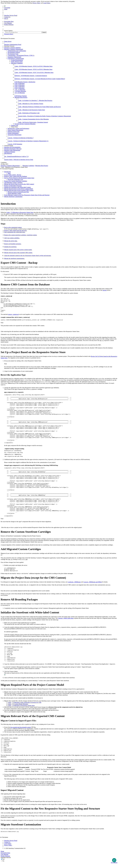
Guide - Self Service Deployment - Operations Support (33, 122)
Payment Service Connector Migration (25, 124)
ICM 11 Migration (19, 88)
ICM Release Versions (21, 96)
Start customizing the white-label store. (14, 232)
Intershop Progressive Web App (12, 148)
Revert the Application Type (15, 179)
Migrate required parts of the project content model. (18, 249)
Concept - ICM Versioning (15, 144)
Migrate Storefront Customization (13, 196)
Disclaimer (5, 837)
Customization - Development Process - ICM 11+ (21, 55)
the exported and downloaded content (20, 727)
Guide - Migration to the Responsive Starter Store (31, 110)
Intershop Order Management (12, 150)
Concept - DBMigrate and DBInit (92, 582)
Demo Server (7, 41)
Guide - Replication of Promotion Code (28, 113)
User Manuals (8, 23)
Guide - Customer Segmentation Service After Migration (33, 119)
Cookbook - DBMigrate (74, 582)
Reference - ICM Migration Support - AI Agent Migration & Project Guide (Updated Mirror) (40, 78)
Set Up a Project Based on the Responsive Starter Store (19, 178)
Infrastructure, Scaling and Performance (18, 128)
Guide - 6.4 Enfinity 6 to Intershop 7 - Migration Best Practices (35, 100)
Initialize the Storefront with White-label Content (17, 187)
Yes (3, 859)
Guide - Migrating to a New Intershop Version (30, 103)
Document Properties (8, 168)
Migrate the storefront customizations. (14, 258)
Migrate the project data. (10, 241)
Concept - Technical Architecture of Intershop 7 (21, 138)
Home (2, 851)
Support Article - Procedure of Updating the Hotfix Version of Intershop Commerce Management (44, 116)
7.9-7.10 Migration (20, 92)
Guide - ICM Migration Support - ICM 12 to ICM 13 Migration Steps (33, 66)
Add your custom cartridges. (12, 238)
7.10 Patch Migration (20, 91)
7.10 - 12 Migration (20, 89)
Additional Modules (9, 152)
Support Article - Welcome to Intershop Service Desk (18, 159)
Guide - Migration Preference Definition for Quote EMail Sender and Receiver (39, 106)
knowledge (7, 7)
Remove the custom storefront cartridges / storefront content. (20, 235)
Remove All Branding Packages (13, 185)
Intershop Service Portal (10, 15)
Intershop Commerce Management (13, 49)
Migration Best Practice (21, 97)
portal (5, 9)
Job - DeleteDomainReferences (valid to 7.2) (16, 156)
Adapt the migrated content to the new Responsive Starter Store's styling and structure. (27, 255)
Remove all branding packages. (12, 244)
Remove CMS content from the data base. (15, 230)
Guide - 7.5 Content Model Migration (18, 704)
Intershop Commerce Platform (12, 47)
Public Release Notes (17, 61)
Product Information (13, 133)
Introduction (7, 171)
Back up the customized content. (13, 227)
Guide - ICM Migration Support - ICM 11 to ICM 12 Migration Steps (33, 69)
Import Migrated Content (14, 193)
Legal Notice (46, 3)
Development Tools (13, 54)
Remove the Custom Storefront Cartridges (15, 181)
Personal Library (8, 34)
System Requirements (17, 60)
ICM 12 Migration (20, 86)
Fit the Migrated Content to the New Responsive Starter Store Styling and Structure (26, 195)
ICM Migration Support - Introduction (25, 82)
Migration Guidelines (17, 63)
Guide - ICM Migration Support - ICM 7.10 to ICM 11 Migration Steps (34, 72)
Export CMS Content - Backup (12, 175)
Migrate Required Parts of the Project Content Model (18, 189)
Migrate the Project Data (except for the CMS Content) (19, 184)
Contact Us (7, 17)
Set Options (114, 862)
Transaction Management (14, 134)
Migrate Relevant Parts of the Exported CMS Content (18, 190)
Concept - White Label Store (66, 618)
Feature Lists (14, 125)
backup (105, 290)
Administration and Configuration (17, 50)
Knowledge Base (9, 21)
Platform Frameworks (13, 131)
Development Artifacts (14, 52)
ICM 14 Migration (20, 83)
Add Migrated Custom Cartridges (13, 182)
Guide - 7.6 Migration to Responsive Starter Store (19, 212)
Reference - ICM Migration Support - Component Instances (31, 75)
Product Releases (8, 24)
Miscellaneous (8, 153)
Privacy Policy (37, 3)
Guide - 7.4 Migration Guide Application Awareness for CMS (24, 702)
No (3, 861)
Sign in (6, 18)
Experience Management (14, 57)
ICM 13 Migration (20, 85)
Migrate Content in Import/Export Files (18, 192)
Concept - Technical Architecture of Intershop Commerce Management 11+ (28, 141)
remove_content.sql (13, 314)
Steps (9, 173)
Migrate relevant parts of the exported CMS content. (18, 252)
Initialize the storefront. (10, 246)
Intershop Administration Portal (12, 44)
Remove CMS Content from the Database (15, 176)
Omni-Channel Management (15, 130)
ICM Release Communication (16, 58)
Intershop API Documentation (12, 147)
